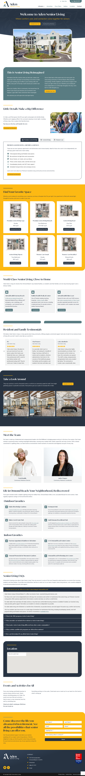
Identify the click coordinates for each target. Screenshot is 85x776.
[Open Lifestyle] (43, 6)
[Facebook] (4, 767)
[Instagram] (8, 767)
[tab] (29, 140)
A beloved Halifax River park (15, 509)
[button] (42, 45)
